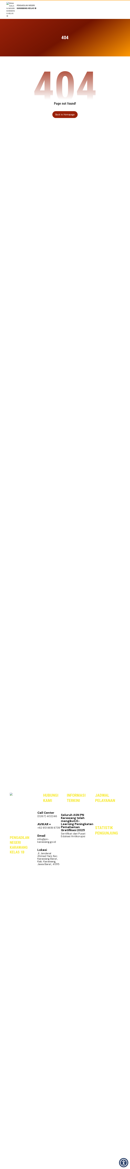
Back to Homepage (64, 114)
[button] (18, 902)
